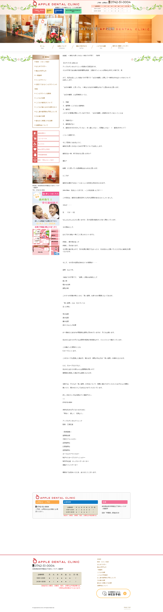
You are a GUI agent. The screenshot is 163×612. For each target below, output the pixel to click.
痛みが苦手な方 (81, 47)
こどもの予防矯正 (102, 575)
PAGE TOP (127, 607)
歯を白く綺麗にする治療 (44, 120)
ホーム (42, 47)
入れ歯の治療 (40, 116)
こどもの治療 (101, 47)
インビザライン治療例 (43, 93)
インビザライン (41, 80)
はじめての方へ (41, 66)
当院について (61, 47)
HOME (65, 55)
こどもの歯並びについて (44, 102)
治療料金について (42, 125)
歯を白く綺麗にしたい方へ (121, 47)
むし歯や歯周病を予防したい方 (46, 111)
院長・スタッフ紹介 (42, 62)
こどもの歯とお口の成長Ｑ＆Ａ (46, 107)
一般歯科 (39, 75)
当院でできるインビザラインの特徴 (46, 87)
